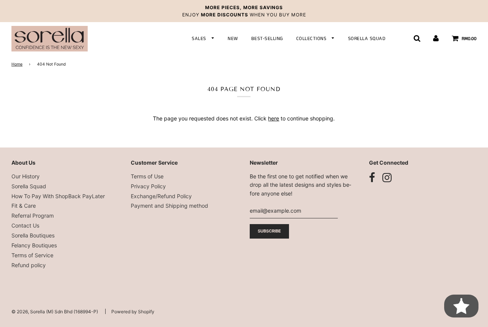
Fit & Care (23, 205)
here (273, 118)
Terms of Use (147, 176)
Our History (25, 176)
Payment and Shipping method (169, 205)
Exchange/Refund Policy (161, 196)
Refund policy (28, 265)
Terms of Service (32, 255)
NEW (233, 38)
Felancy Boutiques (34, 245)
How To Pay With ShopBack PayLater (58, 196)
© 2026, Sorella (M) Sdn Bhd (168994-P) (54, 311)
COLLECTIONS (312, 38)
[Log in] (436, 38)
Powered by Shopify (132, 311)
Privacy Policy (148, 186)
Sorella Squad (28, 186)
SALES (200, 38)
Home (16, 64)
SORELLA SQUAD (367, 38)
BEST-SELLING (267, 38)
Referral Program (32, 215)
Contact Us (25, 225)
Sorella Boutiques (33, 235)
